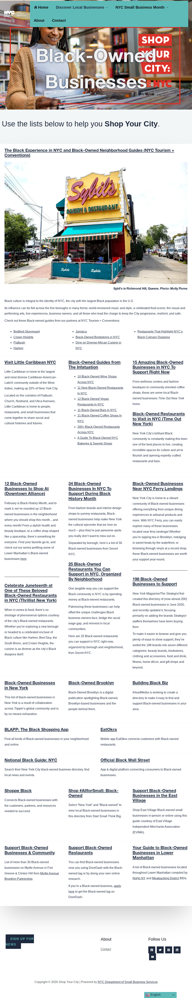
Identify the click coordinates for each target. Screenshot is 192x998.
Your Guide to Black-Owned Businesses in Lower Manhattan (160, 853)
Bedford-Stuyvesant (27, 331)
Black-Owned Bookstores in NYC (98, 337)
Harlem (18, 348)
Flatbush (19, 342)
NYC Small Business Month (140, 7)
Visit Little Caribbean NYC (30, 363)
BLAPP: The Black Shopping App (36, 730)
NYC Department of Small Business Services (128, 982)
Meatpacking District (165, 878)
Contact (59, 20)
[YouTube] (152, 956)
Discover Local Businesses (80, 7)
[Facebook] (151, 949)
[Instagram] (168, 949)
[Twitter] (160, 949)
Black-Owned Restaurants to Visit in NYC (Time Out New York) (159, 419)
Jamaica (81, 331)
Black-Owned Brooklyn (91, 683)
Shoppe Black (18, 791)
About (39, 20)
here (23, 558)
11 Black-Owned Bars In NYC (97, 410)
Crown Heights (23, 337)
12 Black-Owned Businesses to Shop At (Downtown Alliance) (26, 489)
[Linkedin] (177, 949)
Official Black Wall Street (125, 760)
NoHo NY (139, 878)
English (155, 994)
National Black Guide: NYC (30, 760)
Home (43, 7)
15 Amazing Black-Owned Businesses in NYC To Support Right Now (158, 368)
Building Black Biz (150, 683)
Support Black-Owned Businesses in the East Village (155, 796)
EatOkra (108, 730)
